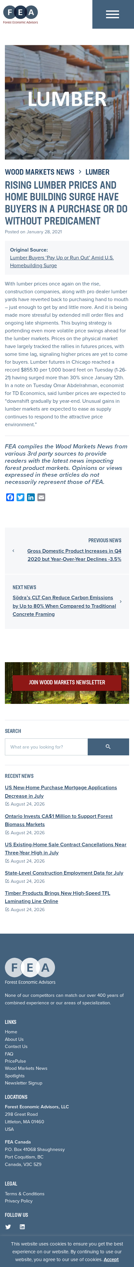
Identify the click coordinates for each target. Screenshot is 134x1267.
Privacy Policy (19, 1200)
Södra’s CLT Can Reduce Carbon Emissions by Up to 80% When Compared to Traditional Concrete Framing (64, 606)
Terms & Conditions (25, 1193)
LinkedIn (23, 1228)
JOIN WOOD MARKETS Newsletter (67, 683)
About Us (14, 1039)
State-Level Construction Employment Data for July (64, 873)
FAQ (9, 1053)
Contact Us (16, 1046)
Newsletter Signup (23, 1082)
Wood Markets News (39, 173)
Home (11, 1031)
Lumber (98, 173)
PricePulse (15, 1061)
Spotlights (15, 1075)
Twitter (9, 1228)
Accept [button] (111, 1259)
